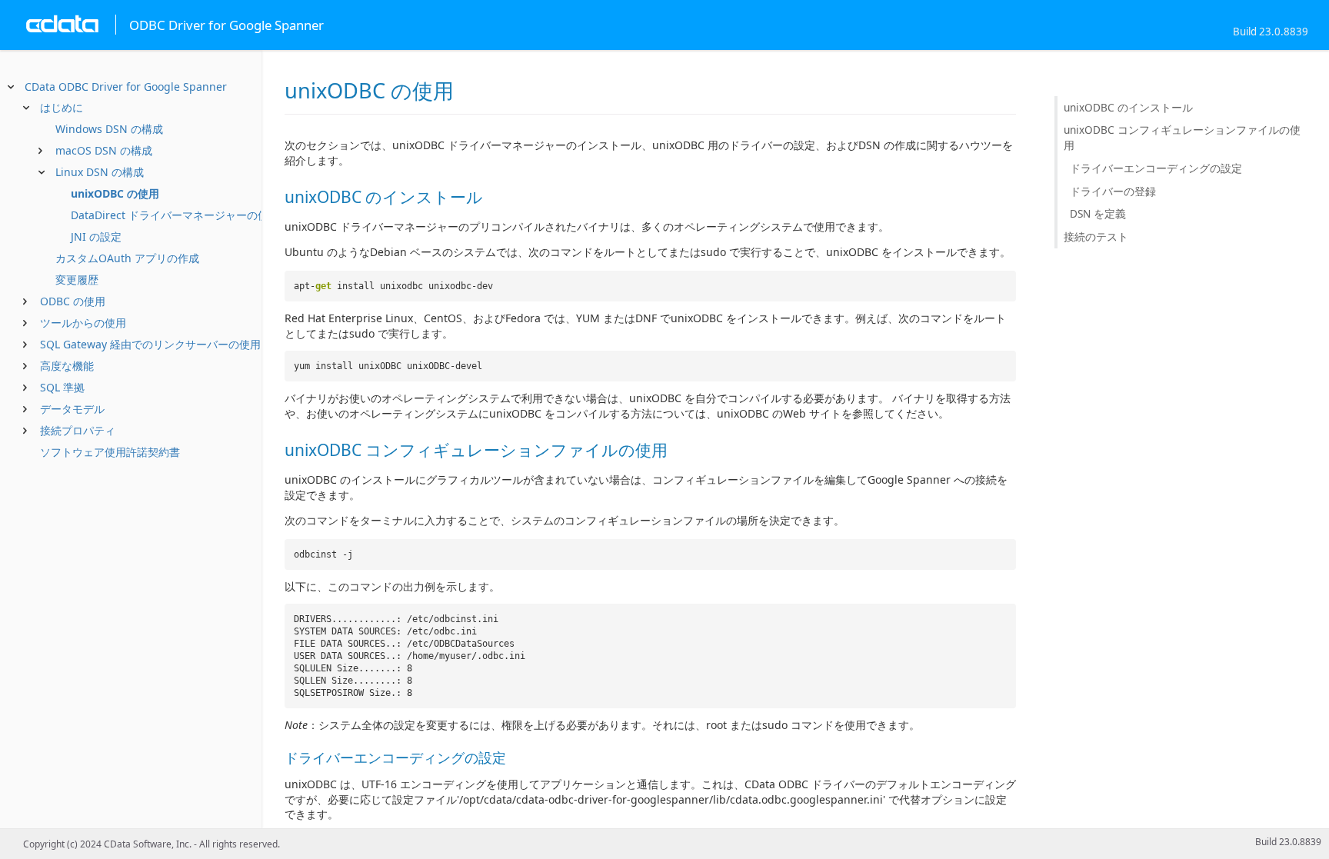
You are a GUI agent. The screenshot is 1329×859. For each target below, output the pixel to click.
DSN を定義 (1098, 213)
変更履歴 (76, 279)
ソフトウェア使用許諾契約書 (110, 451)
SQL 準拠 (62, 387)
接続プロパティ (77, 430)
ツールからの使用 (83, 322)
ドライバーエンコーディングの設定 (1156, 168)
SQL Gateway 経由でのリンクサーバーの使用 (150, 344)
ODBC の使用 (72, 301)
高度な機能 (67, 365)
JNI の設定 (96, 236)
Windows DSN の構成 (109, 129)
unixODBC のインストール (1128, 107)
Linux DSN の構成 (99, 172)
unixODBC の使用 (115, 193)
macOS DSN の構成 (103, 150)
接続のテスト (1096, 236)
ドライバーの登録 (1113, 191)
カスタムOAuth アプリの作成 (127, 258)
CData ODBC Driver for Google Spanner (126, 86)
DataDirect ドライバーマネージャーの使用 (175, 215)
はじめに (61, 107)
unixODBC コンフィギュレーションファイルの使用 (1182, 137)
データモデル (72, 408)
